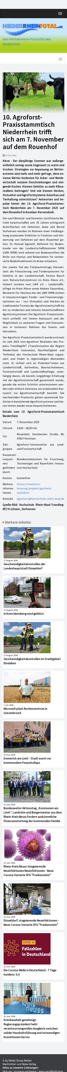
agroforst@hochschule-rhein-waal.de (40, 499)
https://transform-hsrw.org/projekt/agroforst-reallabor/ (34, 488)
